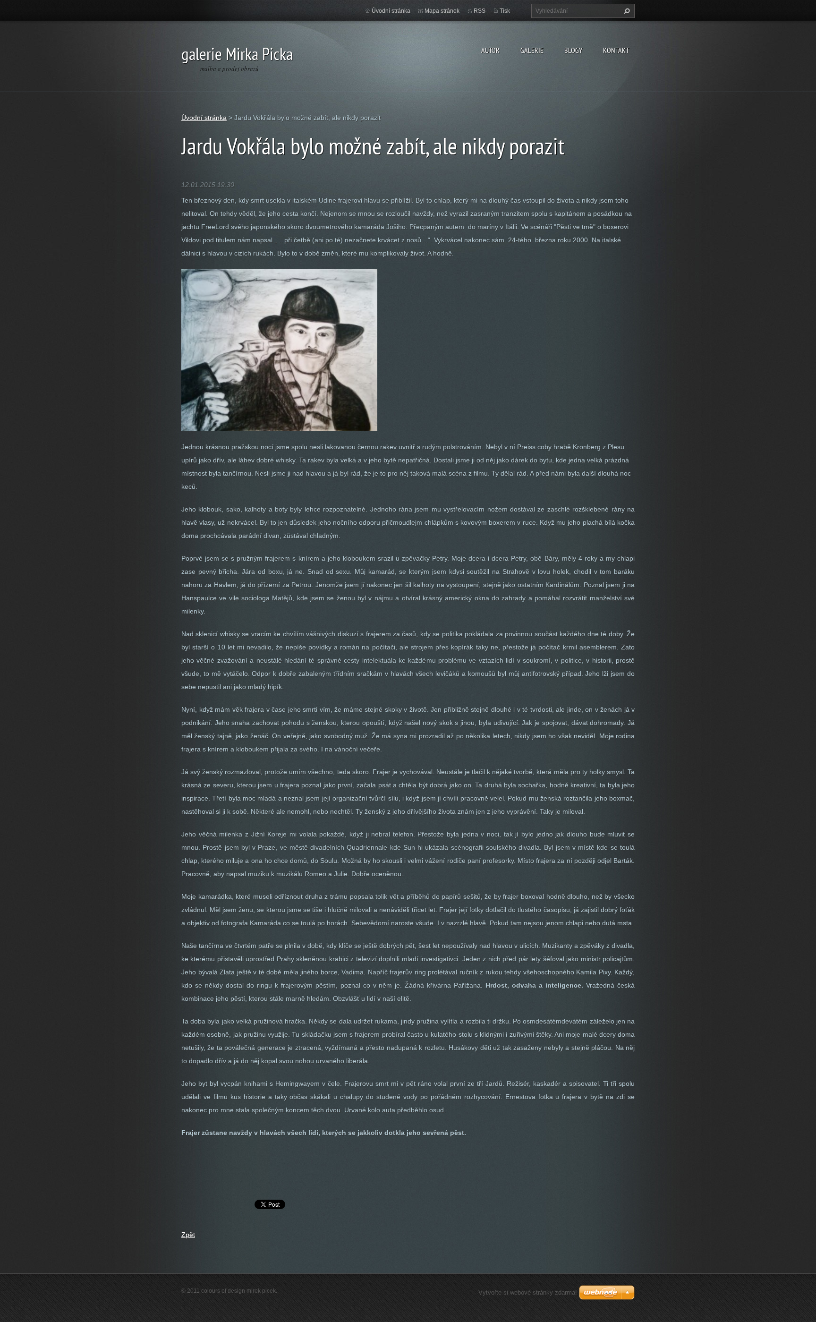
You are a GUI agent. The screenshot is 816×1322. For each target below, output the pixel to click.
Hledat (626, 11)
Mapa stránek (442, 11)
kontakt (616, 50)
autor (490, 50)
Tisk (505, 11)
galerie (532, 50)
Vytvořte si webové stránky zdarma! (527, 1292)
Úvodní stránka (391, 11)
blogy (573, 50)
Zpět (188, 1234)
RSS (479, 11)
